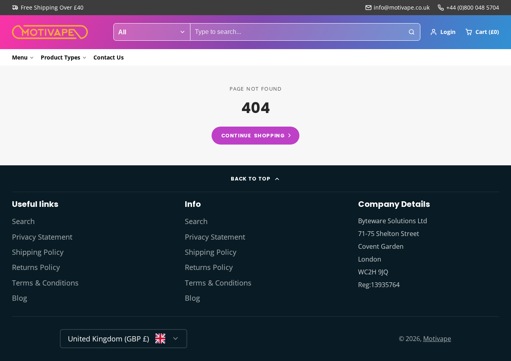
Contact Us (108, 57)
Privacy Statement (42, 237)
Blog (19, 298)
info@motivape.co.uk (402, 7)
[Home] (50, 32)
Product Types (60, 57)
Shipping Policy (37, 252)
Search (23, 221)
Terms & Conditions (45, 283)
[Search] (411, 32)
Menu (20, 57)
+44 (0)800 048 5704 (472, 7)
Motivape (437, 338)
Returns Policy (36, 267)
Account (443, 32)
